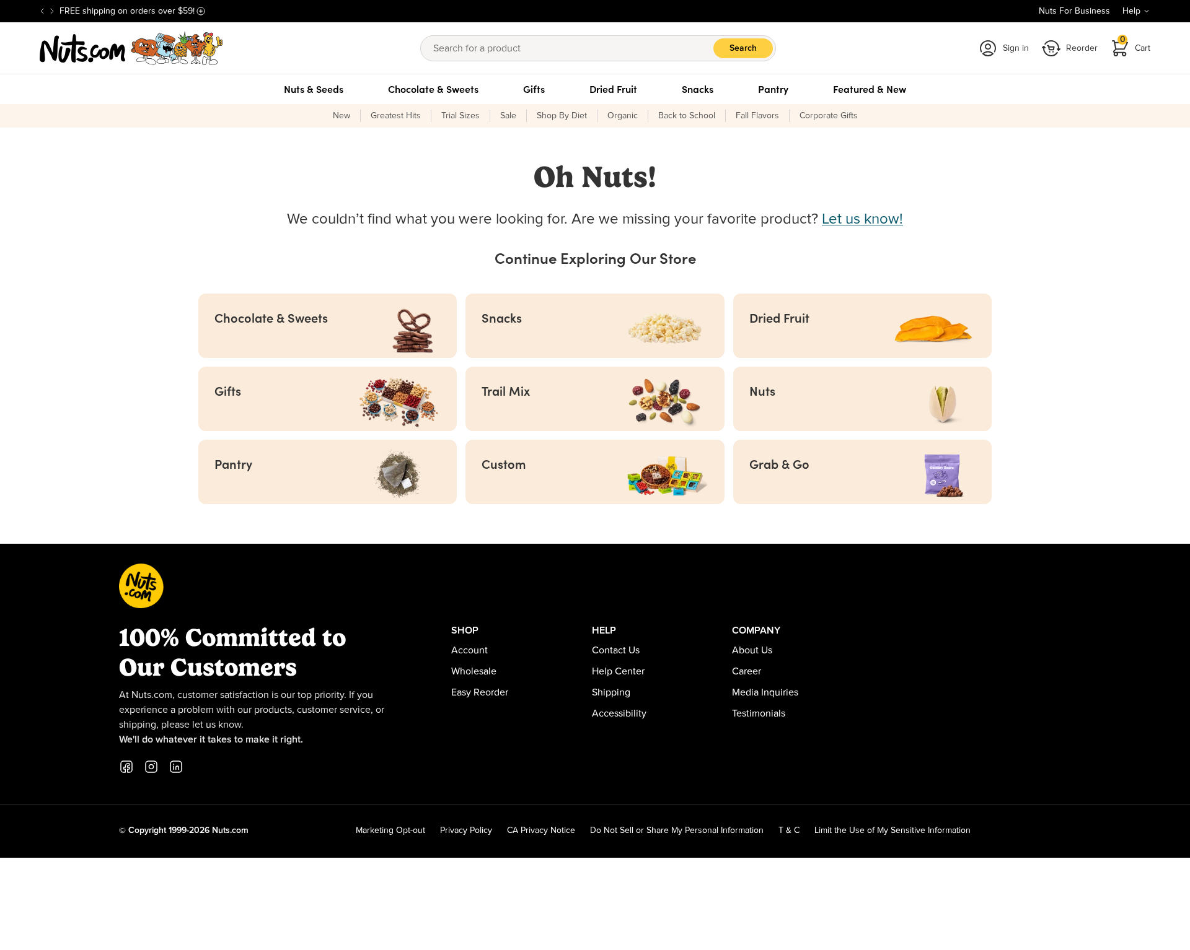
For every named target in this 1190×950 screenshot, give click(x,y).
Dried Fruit (613, 89)
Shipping (611, 692)
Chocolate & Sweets (433, 89)
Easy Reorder (479, 692)
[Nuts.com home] (131, 48)
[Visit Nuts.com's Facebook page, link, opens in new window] (126, 766)
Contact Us (616, 650)
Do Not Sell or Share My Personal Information (677, 830)
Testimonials (758, 713)
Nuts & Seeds (313, 89)
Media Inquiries (765, 692)
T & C (789, 830)
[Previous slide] (42, 11)
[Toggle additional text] (201, 11)
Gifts (534, 89)
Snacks (697, 89)
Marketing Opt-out (390, 830)
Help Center (618, 671)
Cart (1135, 44)
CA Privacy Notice (541, 830)
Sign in (1016, 48)
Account (469, 650)
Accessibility (619, 713)
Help (1131, 11)
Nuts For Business (1074, 11)
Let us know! (862, 219)
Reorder (1082, 48)
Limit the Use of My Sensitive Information (892, 830)
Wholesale (473, 671)
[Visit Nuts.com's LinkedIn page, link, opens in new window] (176, 766)
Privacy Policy (466, 830)
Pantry (773, 89)
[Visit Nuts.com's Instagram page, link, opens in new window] (151, 766)
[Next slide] (52, 11)
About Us (752, 650)
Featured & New (869, 89)
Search (743, 48)
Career (746, 671)
